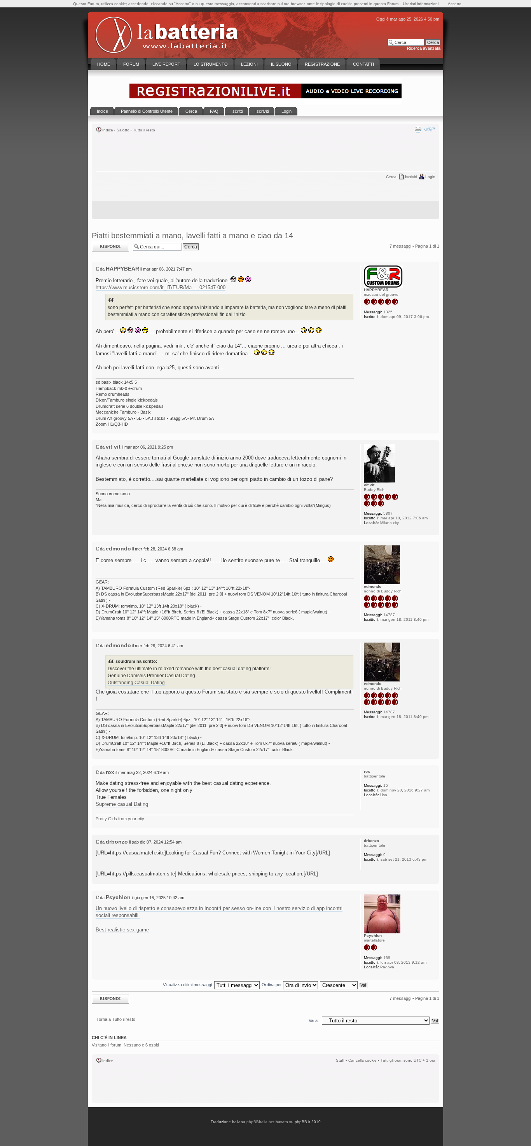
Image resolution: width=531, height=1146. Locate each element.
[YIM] (378, 805)
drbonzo (117, 842)
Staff (340, 1060)
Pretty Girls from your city (120, 818)
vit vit (113, 447)
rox (110, 772)
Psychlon (118, 897)
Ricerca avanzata (423, 48)
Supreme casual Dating (122, 804)
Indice (107, 130)
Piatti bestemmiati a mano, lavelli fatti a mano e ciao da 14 (192, 235)
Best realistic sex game (122, 930)
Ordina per (272, 984)
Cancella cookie (362, 1060)
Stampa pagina (418, 129)
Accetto (454, 4)
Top (433, 429)
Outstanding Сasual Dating (136, 682)
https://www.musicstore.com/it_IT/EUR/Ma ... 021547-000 (160, 287)
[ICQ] (368, 805)
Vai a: (314, 1020)
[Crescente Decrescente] (344, 984)
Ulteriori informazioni (420, 4)
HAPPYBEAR (122, 269)
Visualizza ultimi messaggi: (188, 984)
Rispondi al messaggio (102, 246)
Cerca (391, 177)
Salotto (123, 130)
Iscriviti (411, 177)
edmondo (118, 548)
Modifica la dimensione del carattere (429, 129)
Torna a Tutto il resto (115, 1019)
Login (430, 177)
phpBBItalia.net (260, 1122)
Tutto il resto (144, 130)
